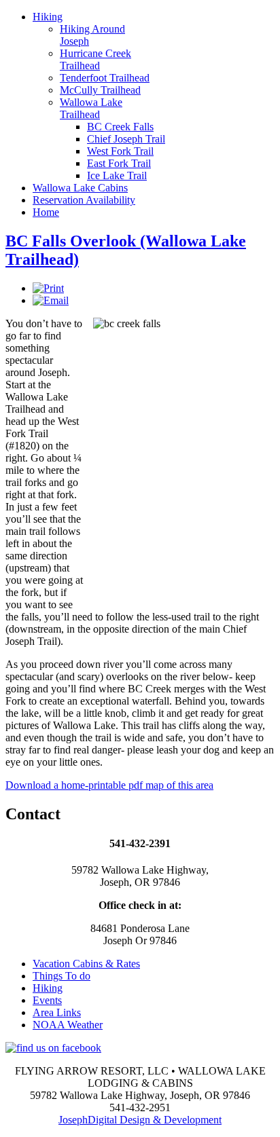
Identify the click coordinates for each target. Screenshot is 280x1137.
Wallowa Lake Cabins (80, 187)
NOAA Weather (68, 1024)
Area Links (57, 1012)
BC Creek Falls (120, 126)
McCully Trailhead (100, 90)
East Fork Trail (119, 163)
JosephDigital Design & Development (140, 1119)
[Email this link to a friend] (51, 300)
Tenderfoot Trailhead (105, 77)
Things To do (61, 976)
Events (47, 1000)
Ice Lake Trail (117, 175)
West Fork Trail (120, 151)
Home (46, 212)
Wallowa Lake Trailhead (91, 108)
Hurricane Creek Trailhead (95, 59)
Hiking (48, 16)
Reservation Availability (84, 200)
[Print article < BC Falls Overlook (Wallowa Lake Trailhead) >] (48, 288)
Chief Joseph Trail (126, 139)
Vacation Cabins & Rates (86, 963)
